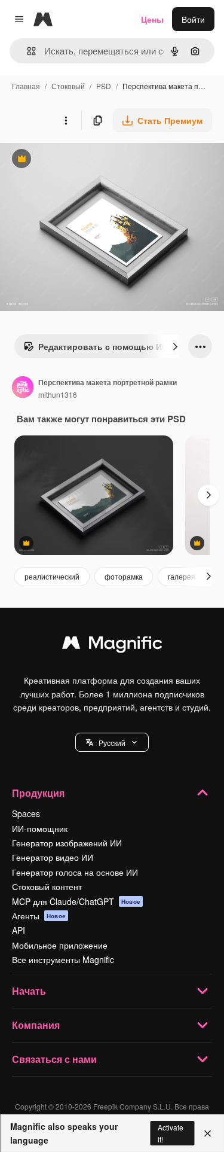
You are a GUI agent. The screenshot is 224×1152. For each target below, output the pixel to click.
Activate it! (170, 1133)
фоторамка (124, 576)
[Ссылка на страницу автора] (22, 388)
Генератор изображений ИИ (67, 843)
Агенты (39, 916)
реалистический (51, 576)
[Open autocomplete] (26, 51)
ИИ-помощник (39, 828)
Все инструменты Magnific (63, 959)
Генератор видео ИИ (52, 857)
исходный (80, 160)
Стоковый (68, 86)
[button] (112, 742)
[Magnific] (112, 645)
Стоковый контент (47, 886)
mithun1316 (57, 394)
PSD (103, 86)
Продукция (38, 793)
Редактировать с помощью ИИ (95, 349)
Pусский (112, 742)
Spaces (26, 813)
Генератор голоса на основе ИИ (75, 872)
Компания (36, 1025)
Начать (29, 991)
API (18, 930)
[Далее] (175, 346)
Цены (152, 19)
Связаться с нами (54, 1059)
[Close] (207, 1133)
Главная (26, 86)
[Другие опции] (66, 120)
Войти (193, 19)
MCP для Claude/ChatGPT (76, 901)
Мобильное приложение (60, 945)
